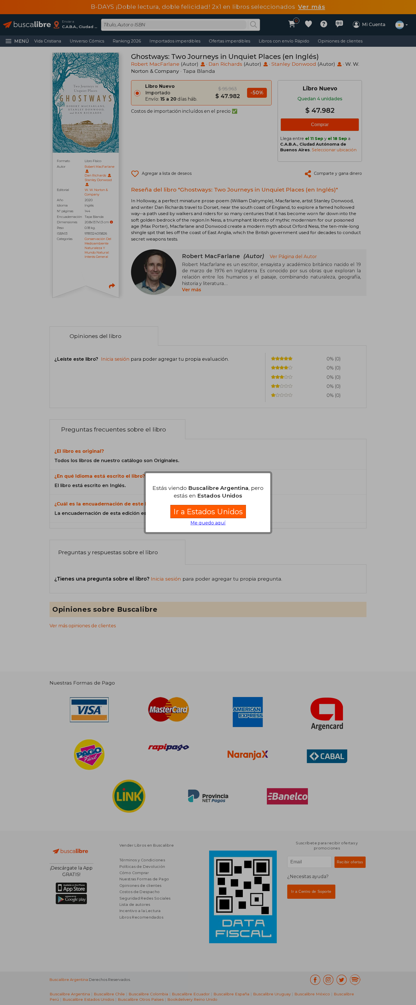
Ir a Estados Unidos (208, 511)
